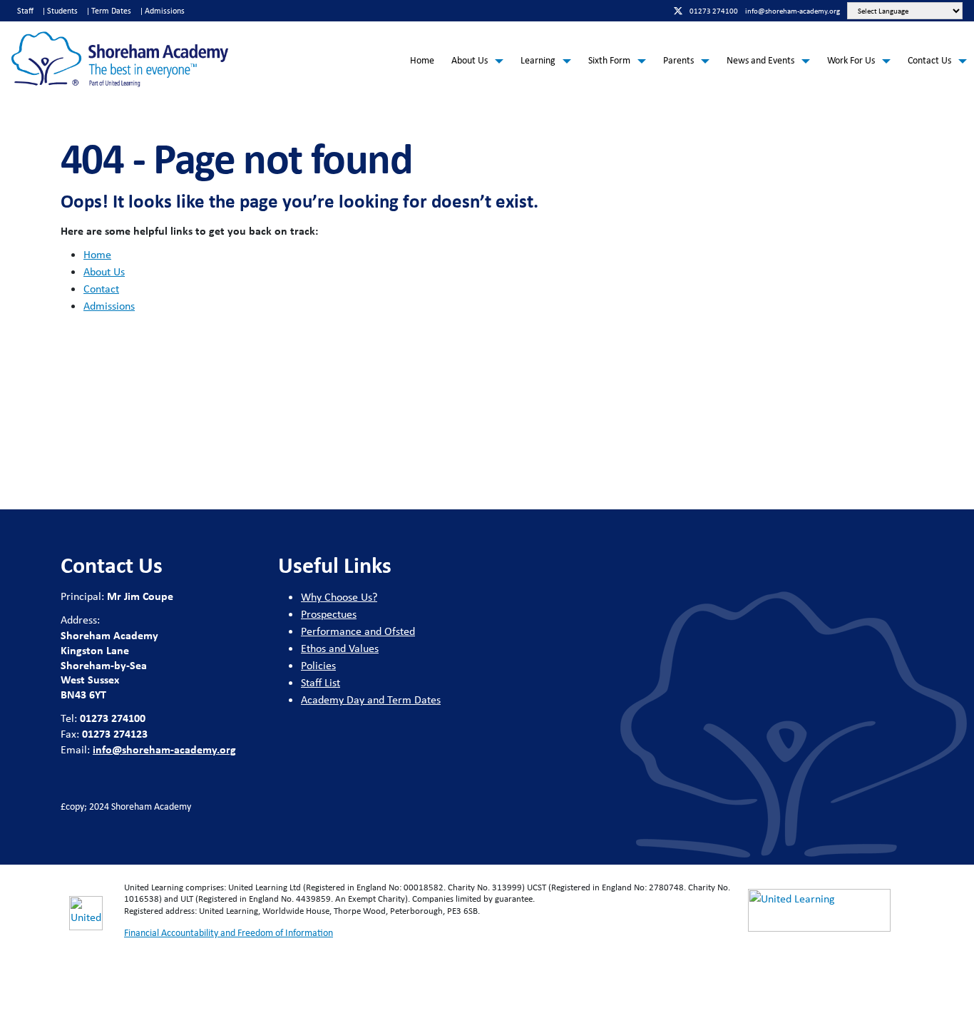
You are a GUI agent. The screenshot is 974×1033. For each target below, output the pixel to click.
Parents (678, 60)
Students (62, 10)
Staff (25, 10)
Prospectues (329, 613)
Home (422, 60)
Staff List (320, 682)
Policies (318, 665)
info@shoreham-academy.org (164, 749)
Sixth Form (609, 60)
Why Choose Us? (339, 596)
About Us (469, 60)
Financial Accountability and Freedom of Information (228, 932)
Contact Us (929, 60)
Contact (101, 288)
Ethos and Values (340, 648)
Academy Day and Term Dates (371, 699)
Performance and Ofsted (358, 631)
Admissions (165, 10)
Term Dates (111, 10)
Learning (538, 60)
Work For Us (851, 60)
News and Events (760, 60)
